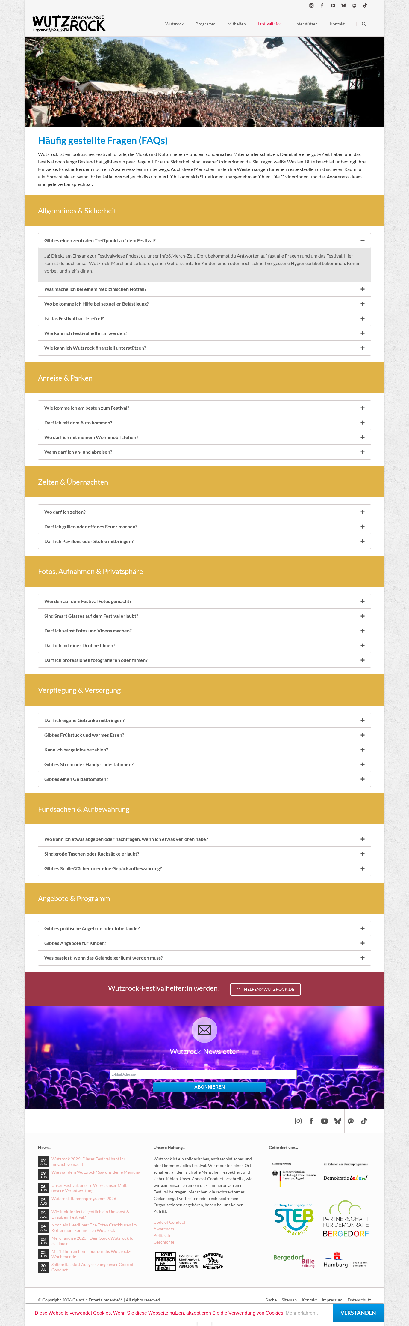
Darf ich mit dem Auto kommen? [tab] (78, 422)
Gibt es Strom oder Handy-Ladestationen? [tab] (89, 764)
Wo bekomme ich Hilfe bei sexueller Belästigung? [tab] (96, 303)
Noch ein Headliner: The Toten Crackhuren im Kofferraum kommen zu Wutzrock (94, 1227)
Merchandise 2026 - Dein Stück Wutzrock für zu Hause (93, 1240)
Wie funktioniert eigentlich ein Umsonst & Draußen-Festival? (90, 1214)
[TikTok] (365, 5)
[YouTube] (333, 5)
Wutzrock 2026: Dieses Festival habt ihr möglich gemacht (88, 1161)
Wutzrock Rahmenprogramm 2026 (83, 1198)
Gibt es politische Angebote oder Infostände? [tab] (92, 928)
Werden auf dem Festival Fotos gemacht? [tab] (87, 601)
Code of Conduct (169, 1222)
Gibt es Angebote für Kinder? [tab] (75, 943)
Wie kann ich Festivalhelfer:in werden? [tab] (85, 333)
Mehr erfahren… (303, 1313)
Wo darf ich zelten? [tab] (65, 512)
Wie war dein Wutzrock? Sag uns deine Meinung (95, 1172)
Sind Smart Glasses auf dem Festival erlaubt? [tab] (91, 616)
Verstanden (358, 1312)
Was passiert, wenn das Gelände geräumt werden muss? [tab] (103, 957)
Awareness (164, 1228)
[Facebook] (322, 5)
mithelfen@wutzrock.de (265, 989)
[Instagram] (311, 5)
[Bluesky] (343, 5)
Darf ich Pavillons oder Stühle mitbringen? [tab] (89, 541)
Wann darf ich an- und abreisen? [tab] (78, 452)
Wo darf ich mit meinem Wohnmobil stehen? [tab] (91, 437)
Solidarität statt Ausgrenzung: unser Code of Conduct (92, 1267)
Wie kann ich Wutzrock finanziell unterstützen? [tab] (95, 348)
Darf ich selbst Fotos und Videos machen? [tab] (88, 630)
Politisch (162, 1235)
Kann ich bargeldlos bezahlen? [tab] (76, 749)
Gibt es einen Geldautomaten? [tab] (76, 779)
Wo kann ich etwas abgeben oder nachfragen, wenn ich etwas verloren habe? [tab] (126, 839)
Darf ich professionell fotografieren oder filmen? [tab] (96, 660)
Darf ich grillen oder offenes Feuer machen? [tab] (90, 526)
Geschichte (164, 1241)
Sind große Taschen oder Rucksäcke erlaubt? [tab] (91, 853)
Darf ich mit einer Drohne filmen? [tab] (79, 645)
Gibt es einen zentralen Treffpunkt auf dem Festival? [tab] (100, 240)
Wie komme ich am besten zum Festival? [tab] (86, 408)
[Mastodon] (354, 5)
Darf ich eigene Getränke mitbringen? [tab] (84, 720)
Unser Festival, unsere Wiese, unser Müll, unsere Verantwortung (89, 1188)
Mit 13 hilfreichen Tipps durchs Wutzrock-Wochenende (91, 1254)
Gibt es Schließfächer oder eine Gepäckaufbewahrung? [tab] (103, 868)
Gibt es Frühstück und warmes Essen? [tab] (84, 735)
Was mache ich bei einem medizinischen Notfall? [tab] (95, 289)
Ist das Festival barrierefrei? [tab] (74, 318)
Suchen (364, 24)
